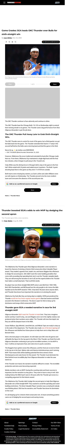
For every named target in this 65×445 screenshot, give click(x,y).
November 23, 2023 (33, 152)
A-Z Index (54, 429)
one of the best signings (50, 328)
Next (54, 84)
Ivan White (8, 38)
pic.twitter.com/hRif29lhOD (25, 150)
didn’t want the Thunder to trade (29, 314)
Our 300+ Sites (56, 422)
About (6, 422)
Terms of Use (55, 426)
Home (7, 195)
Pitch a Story (22, 426)
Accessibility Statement (40, 429)
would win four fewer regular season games (25, 298)
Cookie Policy (8, 429)
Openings (21, 422)
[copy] (15, 42)
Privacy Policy (36, 426)
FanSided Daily (9, 426)
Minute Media (12, 436)
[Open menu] (4, 3)
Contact (35, 422)
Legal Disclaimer (24, 429)
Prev (10, 84)
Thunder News (15, 195)
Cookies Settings (10, 432)
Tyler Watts (8, 221)
